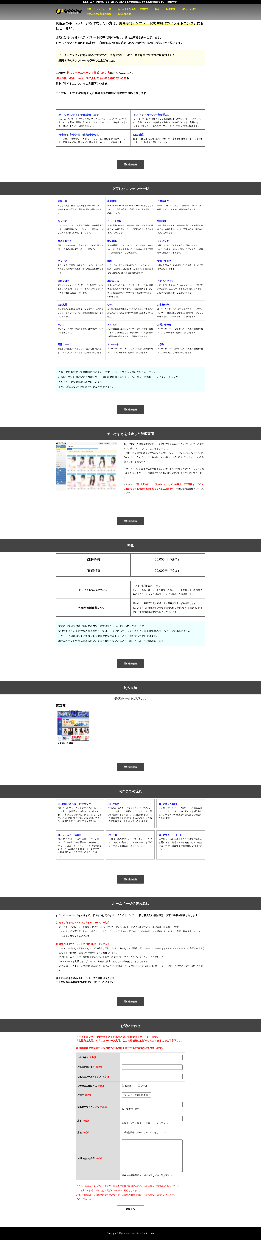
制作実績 (170, 9)
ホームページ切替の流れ (99, 13)
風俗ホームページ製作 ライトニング (71, 11)
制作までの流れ (189, 9)
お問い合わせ (124, 13)
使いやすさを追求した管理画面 (133, 9)
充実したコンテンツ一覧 (99, 9)
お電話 (128, 1086)
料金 (157, 9)
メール (144, 1086)
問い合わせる (130, 164)
